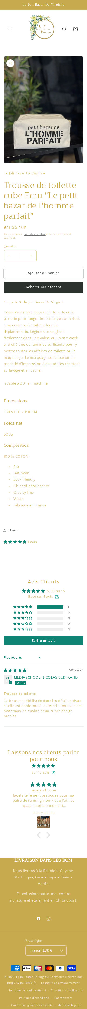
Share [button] (12, 530)
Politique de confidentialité (27, 990)
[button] (9, 29)
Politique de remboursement (60, 983)
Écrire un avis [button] (43, 641)
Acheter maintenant (44, 287)
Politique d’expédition (34, 997)
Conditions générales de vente (32, 1005)
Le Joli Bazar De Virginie (32, 977)
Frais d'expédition (35, 234)
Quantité (10, 246)
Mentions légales (69, 1005)
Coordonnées (63, 997)
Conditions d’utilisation (67, 990)
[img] (15, 671)
